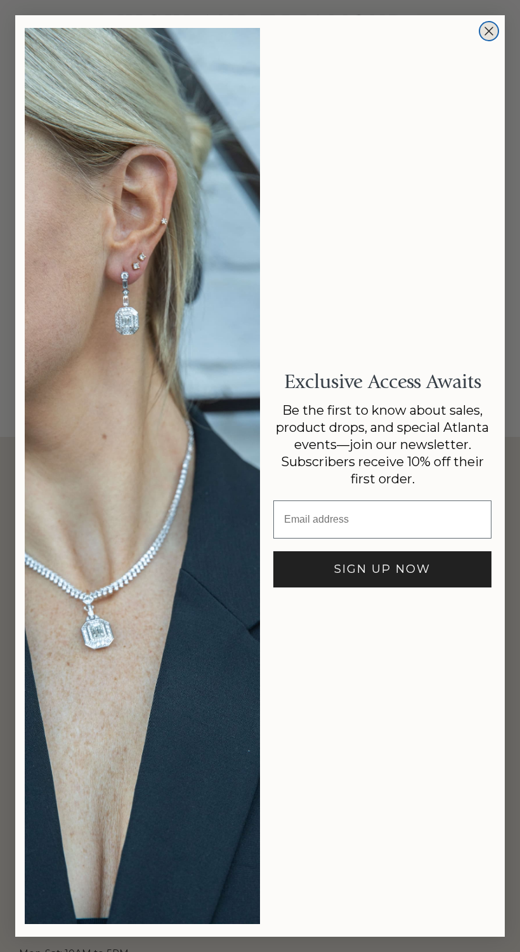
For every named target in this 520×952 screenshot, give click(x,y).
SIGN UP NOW (382, 569)
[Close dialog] (488, 31)
